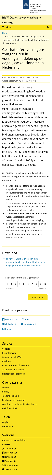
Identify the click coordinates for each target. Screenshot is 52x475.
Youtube (16, 460)
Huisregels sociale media (13, 373)
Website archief (9, 408)
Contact (6, 348)
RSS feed (6, 444)
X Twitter (17, 448)
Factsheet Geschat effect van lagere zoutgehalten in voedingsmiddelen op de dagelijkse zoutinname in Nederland (25, 262)
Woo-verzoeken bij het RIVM (15, 365)
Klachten (6, 361)
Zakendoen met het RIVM (14, 369)
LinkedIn (17, 456)
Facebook (17, 452)
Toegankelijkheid (10, 395)
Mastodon (17, 469)
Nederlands (7, 426)
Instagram (17, 465)
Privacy (5, 391)
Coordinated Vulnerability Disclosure (19, 404)
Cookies (6, 387)
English (5, 422)
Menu (9, 27)
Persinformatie (9, 353)
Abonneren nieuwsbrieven (14, 440)
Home (5, 33)
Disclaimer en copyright (13, 400)
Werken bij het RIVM (12, 357)
